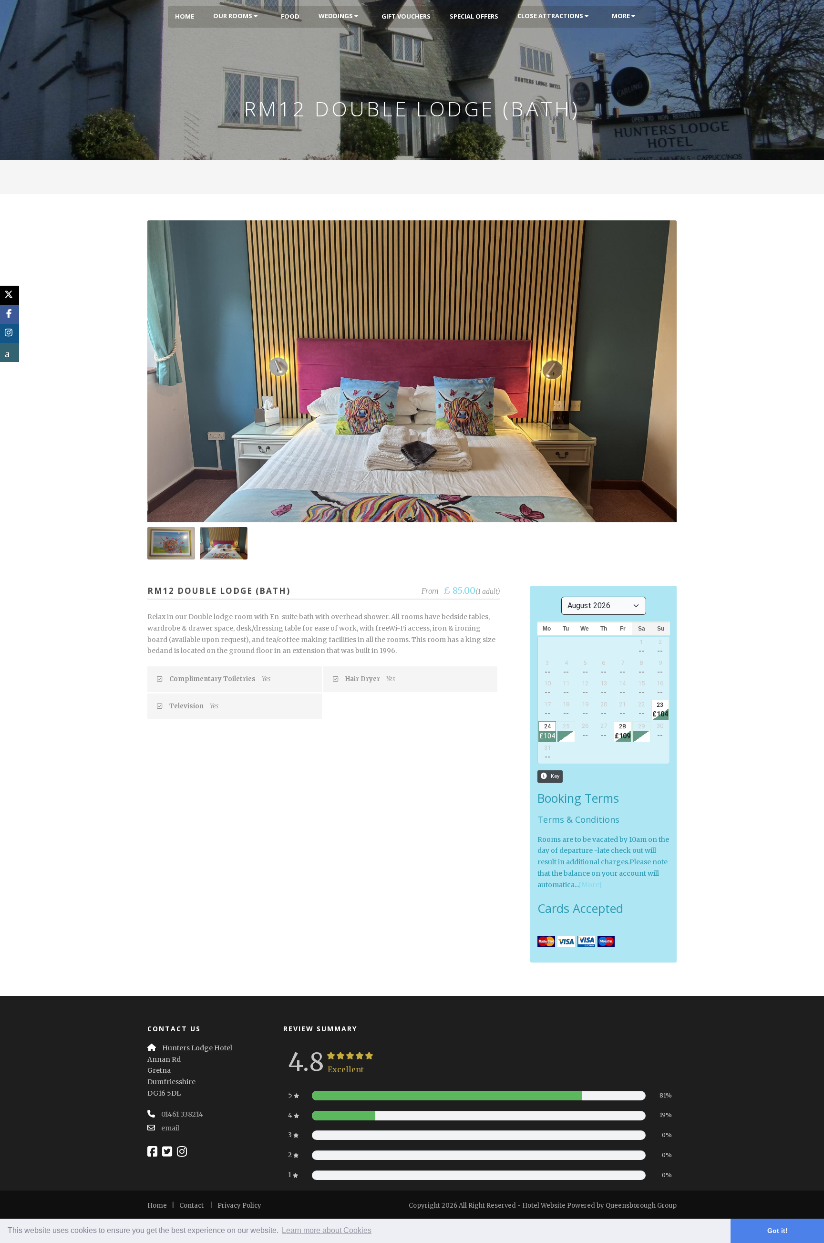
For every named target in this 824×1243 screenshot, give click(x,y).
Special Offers (474, 16)
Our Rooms (233, 15)
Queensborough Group (641, 1206)
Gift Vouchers (406, 16)
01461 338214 (182, 1114)
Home (184, 16)
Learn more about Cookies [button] (326, 1230)
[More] (590, 884)
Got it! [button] (777, 1230)
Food (290, 16)
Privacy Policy (239, 1206)
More (621, 15)
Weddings (336, 15)
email (170, 1128)
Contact (191, 1206)
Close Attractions (551, 15)
